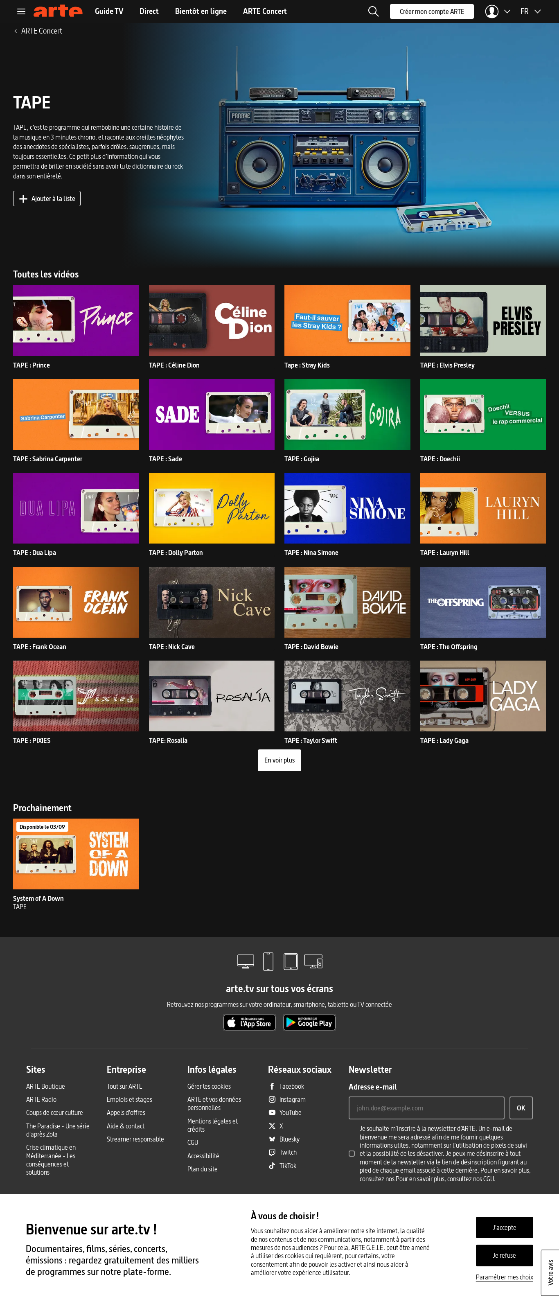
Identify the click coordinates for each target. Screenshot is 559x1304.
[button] (373, 11)
